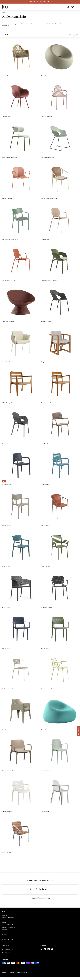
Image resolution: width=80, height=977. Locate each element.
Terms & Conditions (8, 972)
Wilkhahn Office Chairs (8, 927)
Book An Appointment (8, 917)
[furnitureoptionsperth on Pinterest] (52, 949)
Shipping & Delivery (7, 939)
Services (4, 920)
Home (3, 12)
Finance (4, 932)
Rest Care (4, 929)
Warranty (4, 934)
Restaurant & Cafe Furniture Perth (11, 924)
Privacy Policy (22, 972)
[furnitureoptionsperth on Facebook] (45, 949)
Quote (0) (78, 731)
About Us (4, 915)
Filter (7, 34)
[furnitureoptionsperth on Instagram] (41, 949)
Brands (4, 922)
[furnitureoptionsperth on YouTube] (49, 949)
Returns (4, 937)
